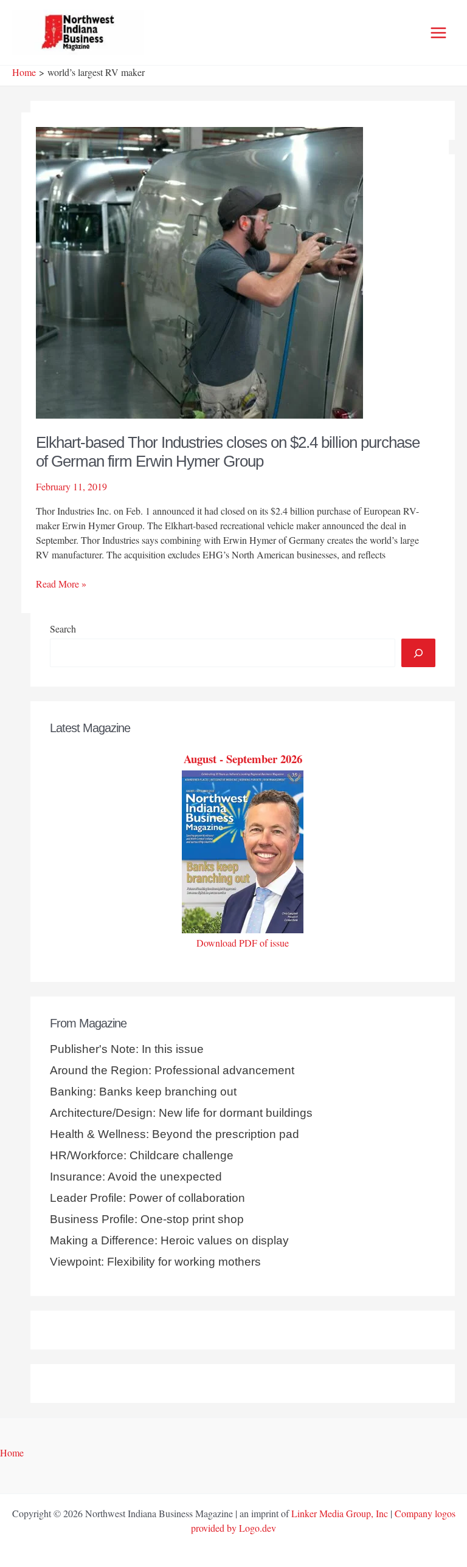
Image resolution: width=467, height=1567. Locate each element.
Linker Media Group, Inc (339, 1513)
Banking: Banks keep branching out (143, 1091)
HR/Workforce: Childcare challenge (142, 1155)
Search (63, 628)
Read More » (61, 584)
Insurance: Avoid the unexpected (136, 1176)
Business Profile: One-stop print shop (147, 1219)
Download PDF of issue (242, 942)
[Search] (418, 653)
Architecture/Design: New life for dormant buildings (181, 1112)
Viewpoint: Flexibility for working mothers (155, 1261)
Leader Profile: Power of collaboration (147, 1198)
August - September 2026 (243, 758)
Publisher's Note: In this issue (127, 1049)
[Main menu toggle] (438, 32)
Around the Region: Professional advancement (172, 1070)
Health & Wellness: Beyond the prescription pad (174, 1134)
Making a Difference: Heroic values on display (169, 1240)
